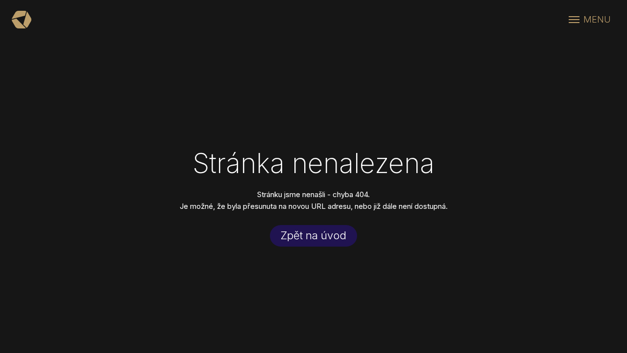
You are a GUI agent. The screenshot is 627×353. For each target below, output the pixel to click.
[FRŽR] (21, 19)
